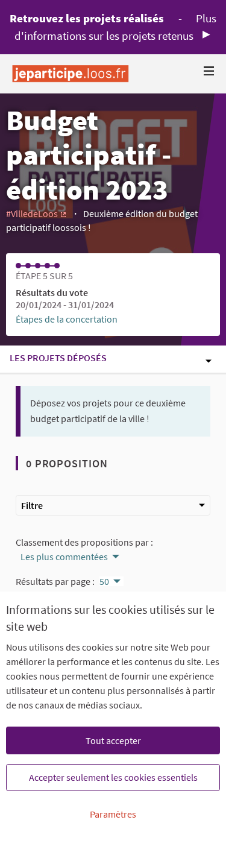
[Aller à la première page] (70, 74)
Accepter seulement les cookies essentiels (113, 777)
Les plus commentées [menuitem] (64, 556)
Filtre (32, 505)
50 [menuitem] (104, 581)
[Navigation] (209, 71)
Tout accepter (113, 740)
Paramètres (113, 814)
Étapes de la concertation (67, 319)
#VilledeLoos (36, 213)
